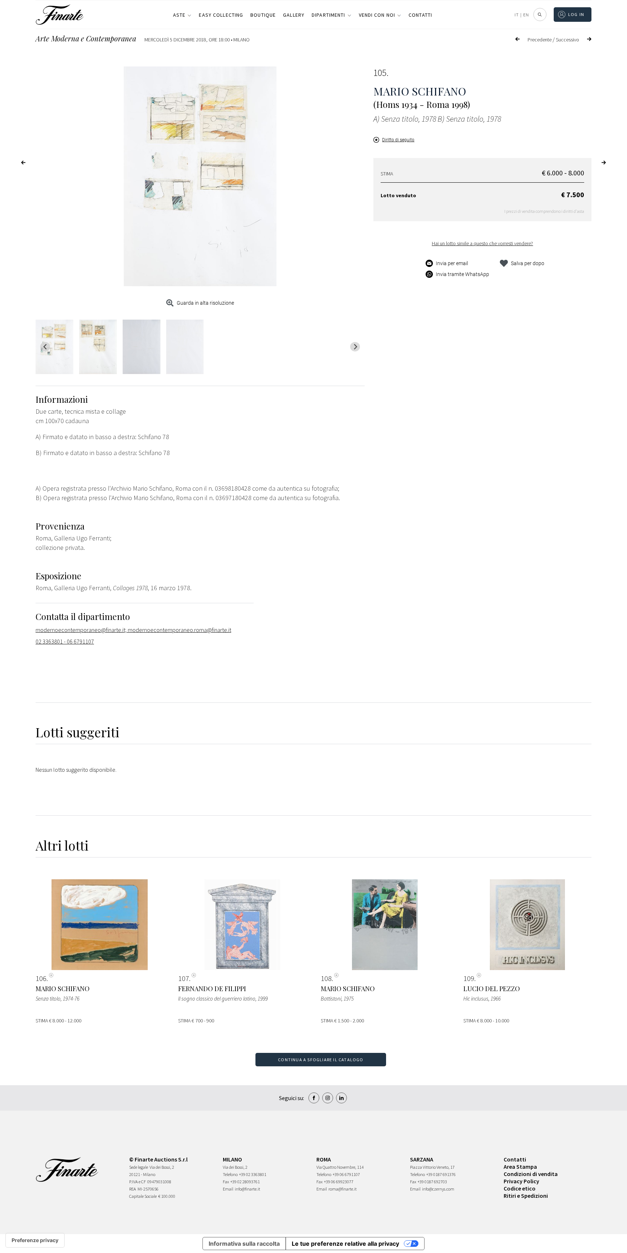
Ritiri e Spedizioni (526, 1195)
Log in (576, 14)
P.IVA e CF (137, 1181)
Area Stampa (520, 1166)
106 (41, 978)
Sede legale (138, 1167)
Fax (226, 1181)
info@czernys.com (438, 1189)
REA (132, 1189)
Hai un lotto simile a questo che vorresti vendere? (482, 243)
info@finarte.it (247, 1189)
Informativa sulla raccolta (244, 1243)
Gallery (293, 15)
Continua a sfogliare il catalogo (320, 1059)
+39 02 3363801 (252, 1174)
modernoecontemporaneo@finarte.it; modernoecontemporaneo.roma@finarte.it (133, 629)
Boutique (263, 15)
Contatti (420, 15)
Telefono (230, 1174)
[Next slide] (355, 347)
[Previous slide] (45, 347)
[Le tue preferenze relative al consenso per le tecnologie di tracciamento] (35, 1240)
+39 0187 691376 (441, 1174)
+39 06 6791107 (346, 1174)
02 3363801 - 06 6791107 (65, 641)
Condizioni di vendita (531, 1173)
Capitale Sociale (143, 1196)
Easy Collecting (221, 15)
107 (183, 978)
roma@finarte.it (342, 1189)
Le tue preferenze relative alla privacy (345, 1243)
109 (468, 978)
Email (228, 1189)
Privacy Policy (521, 1181)
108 (326, 978)
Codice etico (520, 1188)
